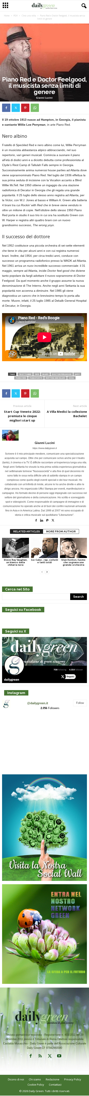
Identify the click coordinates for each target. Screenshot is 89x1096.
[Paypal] (48, 520)
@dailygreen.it (37, 703)
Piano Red (21, 378)
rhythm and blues (55, 378)
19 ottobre (25, 374)
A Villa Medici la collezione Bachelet (67, 413)
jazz (77, 374)
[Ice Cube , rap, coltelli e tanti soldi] (44, 548)
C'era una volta (29, 15)
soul (71, 378)
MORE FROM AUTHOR (61, 531)
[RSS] (40, 1056)
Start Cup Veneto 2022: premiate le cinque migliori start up (22, 415)
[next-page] (47, 572)
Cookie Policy (36, 1084)
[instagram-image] (16, 727)
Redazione (52, 1079)
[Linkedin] (42, 520)
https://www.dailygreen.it (44, 448)
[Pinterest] (25, 108)
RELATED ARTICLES (26, 531)
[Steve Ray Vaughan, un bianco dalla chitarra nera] (15, 548)
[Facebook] (6, 108)
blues (45, 374)
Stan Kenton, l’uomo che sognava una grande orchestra (73, 562)
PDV (15, 15)
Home (7, 15)
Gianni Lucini (44, 97)
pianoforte (36, 378)
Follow (80, 702)
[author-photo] (44, 435)
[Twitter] (16, 108)
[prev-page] (42, 572)
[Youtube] (58, 1056)
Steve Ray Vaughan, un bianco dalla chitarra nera (15, 562)
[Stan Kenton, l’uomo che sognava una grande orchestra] (73, 548)
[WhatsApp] (35, 108)
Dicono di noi (16, 1079)
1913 (37, 374)
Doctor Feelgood (61, 374)
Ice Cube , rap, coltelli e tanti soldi (44, 561)
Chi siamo (35, 1079)
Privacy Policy (72, 1079)
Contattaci (55, 1084)
